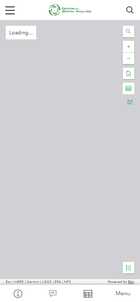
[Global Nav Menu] (10, 10)
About (17, 293)
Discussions (52, 293)
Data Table (87, 293)
